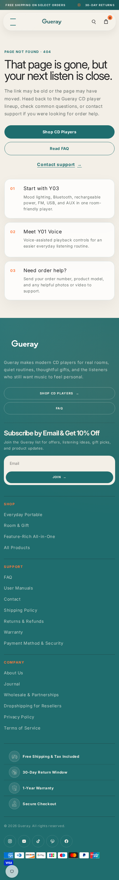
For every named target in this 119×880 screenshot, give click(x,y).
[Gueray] (53, 21)
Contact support (59, 164)
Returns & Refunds (24, 621)
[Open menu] (13, 22)
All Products (17, 547)
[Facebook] (66, 841)
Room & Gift (16, 525)
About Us (13, 672)
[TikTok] (38, 841)
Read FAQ (59, 148)
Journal (12, 684)
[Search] (94, 22)
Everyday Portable (23, 514)
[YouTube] (24, 841)
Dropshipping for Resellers (32, 705)
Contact (12, 599)
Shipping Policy (20, 610)
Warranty (13, 632)
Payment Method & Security (33, 643)
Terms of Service (22, 728)
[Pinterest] (52, 841)
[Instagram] (10, 841)
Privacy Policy (19, 717)
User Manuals (18, 588)
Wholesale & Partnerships (31, 694)
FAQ (59, 408)
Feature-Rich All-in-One (29, 536)
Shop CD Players (59, 131)
